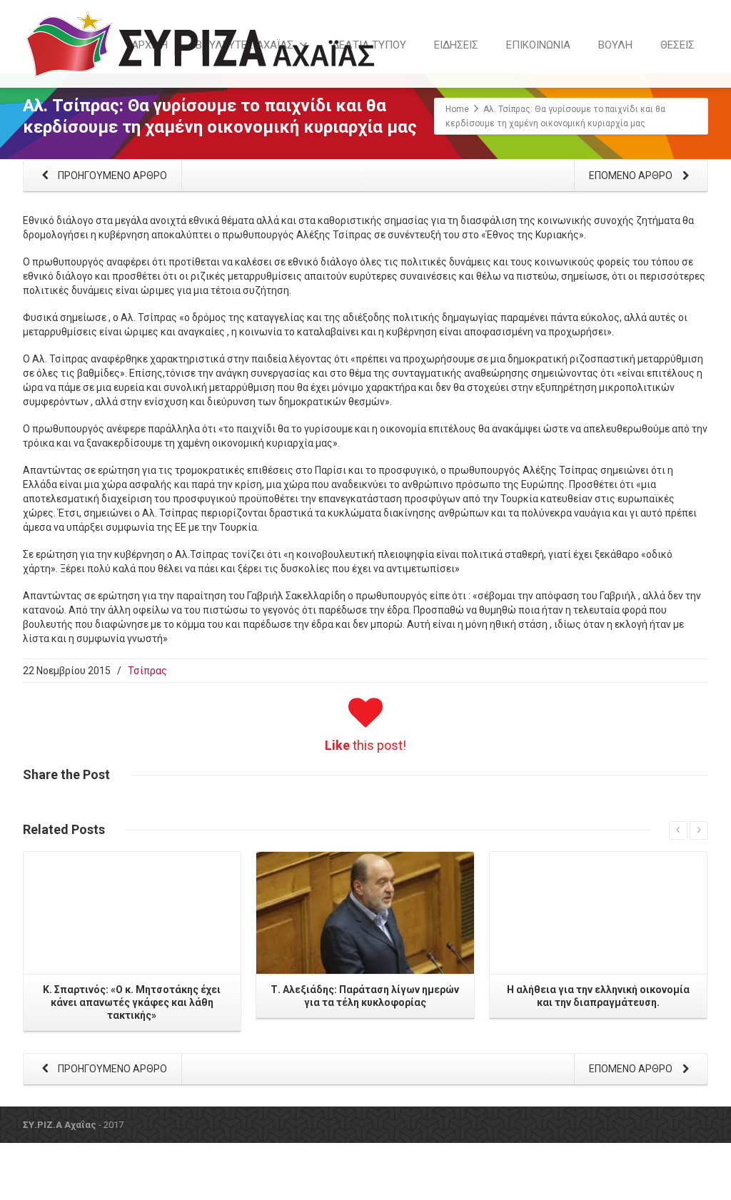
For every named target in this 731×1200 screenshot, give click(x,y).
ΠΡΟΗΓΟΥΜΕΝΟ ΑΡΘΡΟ (111, 175)
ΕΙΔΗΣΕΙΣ (456, 45)
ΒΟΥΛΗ (615, 45)
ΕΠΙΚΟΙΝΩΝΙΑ (538, 45)
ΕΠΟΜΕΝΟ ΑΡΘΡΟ (632, 175)
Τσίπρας (147, 670)
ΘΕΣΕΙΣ (677, 45)
